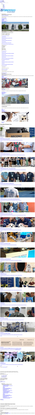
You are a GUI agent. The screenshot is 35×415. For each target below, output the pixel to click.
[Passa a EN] (3, 4)
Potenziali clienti (5, 396)
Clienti (3, 393)
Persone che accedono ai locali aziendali (7, 388)
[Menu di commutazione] (0, 382)
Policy (1, 411)
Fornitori (4, 387)
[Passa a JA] (3, 7)
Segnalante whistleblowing (6, 389)
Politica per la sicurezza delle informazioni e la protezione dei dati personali (7, 390)
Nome (1, 410)
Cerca (1, 2)
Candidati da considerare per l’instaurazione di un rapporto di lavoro (7, 386)
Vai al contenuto (2, 0)
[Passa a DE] (3, 5)
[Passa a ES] (3, 6)
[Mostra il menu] (17, 206)
